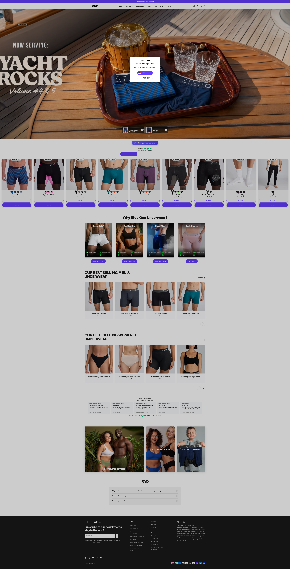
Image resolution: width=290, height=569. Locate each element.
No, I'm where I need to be (146, 77)
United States (146, 73)
